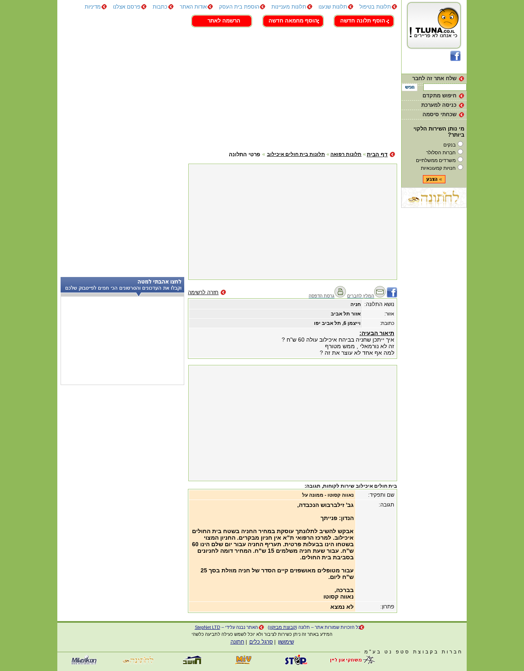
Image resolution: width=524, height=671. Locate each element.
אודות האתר (193, 7)
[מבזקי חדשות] (84, 663)
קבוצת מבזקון (282, 627)
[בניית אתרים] (296, 663)
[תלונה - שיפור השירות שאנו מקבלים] (434, 49)
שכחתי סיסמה (439, 114)
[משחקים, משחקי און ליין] (350, 663)
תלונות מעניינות (288, 7)
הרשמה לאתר (224, 21)
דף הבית (377, 154)
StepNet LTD (207, 627)
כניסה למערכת (438, 105)
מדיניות (93, 7)
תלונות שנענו (332, 7)
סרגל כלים (261, 642)
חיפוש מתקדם (439, 95)
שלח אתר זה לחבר (434, 78)
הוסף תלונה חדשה (362, 21)
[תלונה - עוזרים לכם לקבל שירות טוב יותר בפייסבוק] (455, 59)
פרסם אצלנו (126, 7)
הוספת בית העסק (239, 7)
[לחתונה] (434, 206)
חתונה (237, 642)
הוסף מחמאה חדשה (293, 21)
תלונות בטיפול (375, 7)
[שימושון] (243, 663)
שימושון (286, 642)
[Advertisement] (227, 88)
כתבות (160, 7)
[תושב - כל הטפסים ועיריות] (190, 663)
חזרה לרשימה (203, 292)
